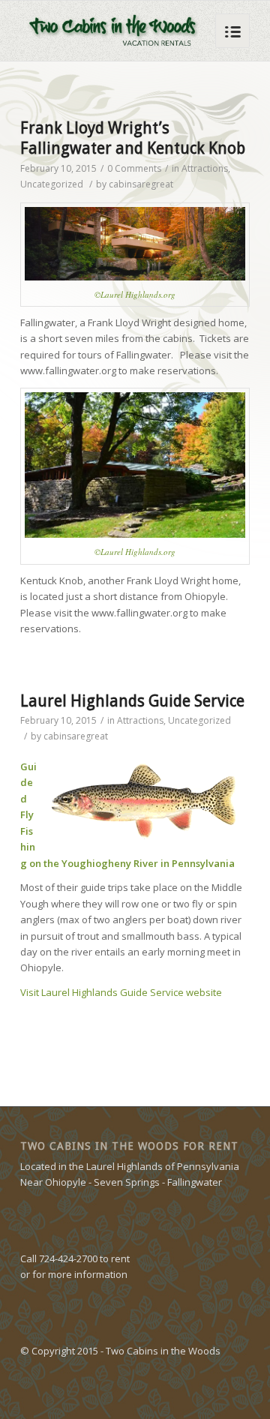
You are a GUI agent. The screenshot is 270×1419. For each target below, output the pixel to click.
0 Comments (134, 168)
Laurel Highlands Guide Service (132, 701)
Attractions (205, 168)
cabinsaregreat (141, 184)
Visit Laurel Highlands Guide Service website (121, 992)
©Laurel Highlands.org (135, 294)
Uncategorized (51, 184)
